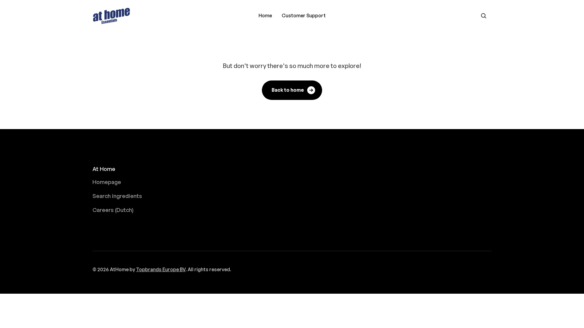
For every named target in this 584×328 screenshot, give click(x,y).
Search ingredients (117, 196)
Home (265, 15)
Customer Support (304, 15)
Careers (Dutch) (113, 210)
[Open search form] (484, 16)
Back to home (288, 90)
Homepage (106, 182)
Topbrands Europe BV (161, 269)
